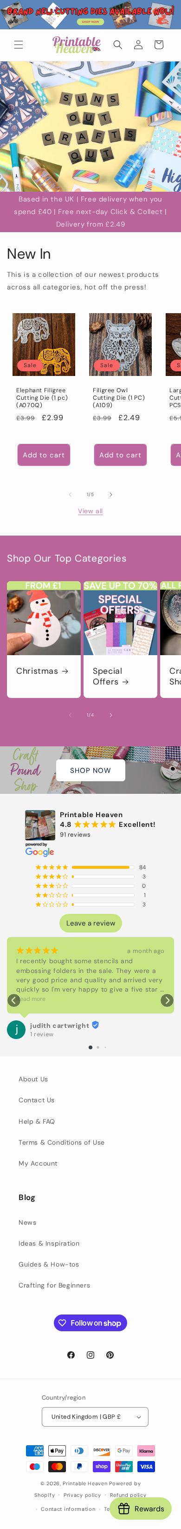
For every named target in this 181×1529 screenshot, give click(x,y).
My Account (38, 1163)
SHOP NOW (90, 770)
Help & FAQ (37, 1121)
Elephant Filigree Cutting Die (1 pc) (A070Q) (42, 398)
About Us (33, 1079)
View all (90, 511)
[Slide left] (70, 494)
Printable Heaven (85, 1483)
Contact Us (37, 1100)
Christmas (37, 671)
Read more (30, 999)
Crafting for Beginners (54, 1285)
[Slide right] (111, 494)
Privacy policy (82, 1495)
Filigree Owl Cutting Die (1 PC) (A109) (119, 398)
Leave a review (90, 923)
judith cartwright (59, 1025)
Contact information (68, 1509)
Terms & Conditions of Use (62, 1142)
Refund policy (128, 1495)
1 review (42, 1034)
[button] (18, 44)
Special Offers (107, 676)
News (27, 1222)
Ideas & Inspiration (49, 1243)
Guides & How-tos (49, 1264)
